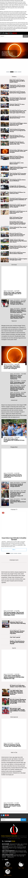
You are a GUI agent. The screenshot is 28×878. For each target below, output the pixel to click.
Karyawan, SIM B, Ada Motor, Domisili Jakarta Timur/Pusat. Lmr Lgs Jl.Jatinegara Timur (14, 848)
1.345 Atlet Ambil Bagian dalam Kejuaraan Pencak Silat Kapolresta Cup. (18, 124)
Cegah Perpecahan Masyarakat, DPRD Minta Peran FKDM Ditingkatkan (18, 168)
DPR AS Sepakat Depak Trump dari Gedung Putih (12, 745)
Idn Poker (20, 2)
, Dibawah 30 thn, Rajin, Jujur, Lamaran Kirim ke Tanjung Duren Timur (14, 844)
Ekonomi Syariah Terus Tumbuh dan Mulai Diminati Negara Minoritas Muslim (17, 234)
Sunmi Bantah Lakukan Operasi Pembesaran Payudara (17, 632)
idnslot (11, 412)
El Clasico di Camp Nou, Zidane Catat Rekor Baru (18, 686)
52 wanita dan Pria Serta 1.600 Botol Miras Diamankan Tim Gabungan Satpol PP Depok (18, 111)
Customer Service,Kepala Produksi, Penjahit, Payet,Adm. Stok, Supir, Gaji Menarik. (14, 856)
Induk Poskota (7, 868)
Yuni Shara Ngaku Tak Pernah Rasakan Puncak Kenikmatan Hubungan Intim (18, 99)
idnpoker (22, 327)
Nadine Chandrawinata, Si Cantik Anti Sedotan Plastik (17, 642)
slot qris (1, 28)
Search (25, 36)
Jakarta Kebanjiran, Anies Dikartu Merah (8, 67)
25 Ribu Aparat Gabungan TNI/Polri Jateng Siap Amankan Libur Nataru (18, 241)
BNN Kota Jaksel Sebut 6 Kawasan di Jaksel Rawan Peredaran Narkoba (17, 157)
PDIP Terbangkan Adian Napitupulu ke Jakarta (16, 218)
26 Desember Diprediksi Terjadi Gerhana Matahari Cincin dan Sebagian (18, 151)
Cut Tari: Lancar (15, 637)
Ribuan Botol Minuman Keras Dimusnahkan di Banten (18, 253)
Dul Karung (7, 875)
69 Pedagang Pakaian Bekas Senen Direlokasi (18, 180)
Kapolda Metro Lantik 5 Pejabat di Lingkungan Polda (18, 259)
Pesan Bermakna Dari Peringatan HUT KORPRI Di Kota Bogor (14, 440)
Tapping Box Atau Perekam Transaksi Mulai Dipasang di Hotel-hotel (17, 86)
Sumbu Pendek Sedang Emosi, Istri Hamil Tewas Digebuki (12, 806)
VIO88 (19, 25)
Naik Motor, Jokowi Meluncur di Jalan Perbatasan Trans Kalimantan (18, 212)
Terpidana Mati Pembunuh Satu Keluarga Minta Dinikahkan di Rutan (18, 199)
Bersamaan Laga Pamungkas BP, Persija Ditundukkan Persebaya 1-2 (17, 710)
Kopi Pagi (21, 868)
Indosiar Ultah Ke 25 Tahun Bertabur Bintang (17, 105)
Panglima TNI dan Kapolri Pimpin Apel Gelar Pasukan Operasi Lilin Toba (17, 143)
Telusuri (23, 819)
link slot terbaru (12, 417)
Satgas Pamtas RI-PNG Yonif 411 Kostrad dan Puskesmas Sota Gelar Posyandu (18, 247)
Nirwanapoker (17, 0)
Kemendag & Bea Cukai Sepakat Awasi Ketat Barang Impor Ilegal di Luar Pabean (18, 223)
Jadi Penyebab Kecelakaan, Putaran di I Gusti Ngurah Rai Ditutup (17, 130)
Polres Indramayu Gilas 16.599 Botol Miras (18, 228)
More (14, 549)
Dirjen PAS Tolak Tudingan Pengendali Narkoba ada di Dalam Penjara (17, 81)
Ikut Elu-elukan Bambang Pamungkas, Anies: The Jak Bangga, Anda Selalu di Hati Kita (18, 701)
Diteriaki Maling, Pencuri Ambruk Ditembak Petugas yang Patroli (17, 136)
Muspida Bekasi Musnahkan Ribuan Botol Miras (17, 117)
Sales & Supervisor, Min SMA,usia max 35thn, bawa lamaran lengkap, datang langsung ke (14, 852)
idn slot (15, 22)
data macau (11, 11)
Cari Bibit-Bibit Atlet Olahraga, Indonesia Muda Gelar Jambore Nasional (16, 692)
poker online (7, 7)
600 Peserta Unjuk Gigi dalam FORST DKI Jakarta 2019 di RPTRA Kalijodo (18, 206)
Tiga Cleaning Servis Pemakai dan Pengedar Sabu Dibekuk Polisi (18, 174)
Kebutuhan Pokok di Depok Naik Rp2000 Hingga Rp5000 (18, 92)
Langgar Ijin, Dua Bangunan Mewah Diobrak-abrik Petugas (18, 186)
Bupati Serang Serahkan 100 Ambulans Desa (17, 193)
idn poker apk (10, 759)
